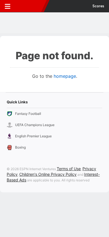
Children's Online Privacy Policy (48, 174)
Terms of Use (69, 168)
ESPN (30, 6)
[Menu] (7, 6)
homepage (65, 76)
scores (98, 6)
